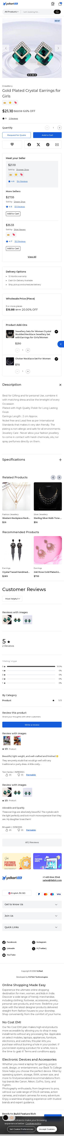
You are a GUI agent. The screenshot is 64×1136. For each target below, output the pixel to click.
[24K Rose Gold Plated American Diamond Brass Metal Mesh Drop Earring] (48, 550)
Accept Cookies (46, 1129)
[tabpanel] (32, 48)
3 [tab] (33, 75)
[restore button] (60, 344)
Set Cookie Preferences (21, 1129)
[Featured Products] (16, 863)
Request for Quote (16, 135)
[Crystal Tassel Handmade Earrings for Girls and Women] (16, 550)
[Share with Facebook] (29, 144)
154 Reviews (22, 181)
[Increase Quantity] (59, 128)
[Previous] (53, 477)
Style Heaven (20, 229)
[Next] (59, 477)
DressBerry (7, 86)
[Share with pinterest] (47, 144)
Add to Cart (47, 135)
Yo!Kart (39, 971)
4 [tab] (35, 75)
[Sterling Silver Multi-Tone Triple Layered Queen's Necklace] (48, 496)
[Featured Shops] (47, 863)
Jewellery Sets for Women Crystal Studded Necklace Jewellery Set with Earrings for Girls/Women (33, 334)
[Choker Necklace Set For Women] (10, 361)
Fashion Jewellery (10, 514)
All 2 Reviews (32, 842)
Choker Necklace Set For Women (33, 358)
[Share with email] (56, 144)
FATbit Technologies (38, 977)
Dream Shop (19, 202)
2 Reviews (13, 118)
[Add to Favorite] (12, 144)
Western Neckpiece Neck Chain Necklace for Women (16, 518)
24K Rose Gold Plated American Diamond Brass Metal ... (48, 572)
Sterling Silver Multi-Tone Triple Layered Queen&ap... (48, 518)
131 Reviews (19, 206)
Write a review (32, 725)
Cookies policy (33, 1123)
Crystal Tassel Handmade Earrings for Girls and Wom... (16, 572)
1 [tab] (29, 75)
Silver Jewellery (41, 514)
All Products (11, 11)
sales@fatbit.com (52, 880)
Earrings (6, 568)
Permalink (31, 775)
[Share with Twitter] (38, 144)
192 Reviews (20, 241)
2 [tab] (31, 75)
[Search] (57, 12)
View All (32, 257)
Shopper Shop (22, 169)
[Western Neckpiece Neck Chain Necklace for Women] (16, 496)
